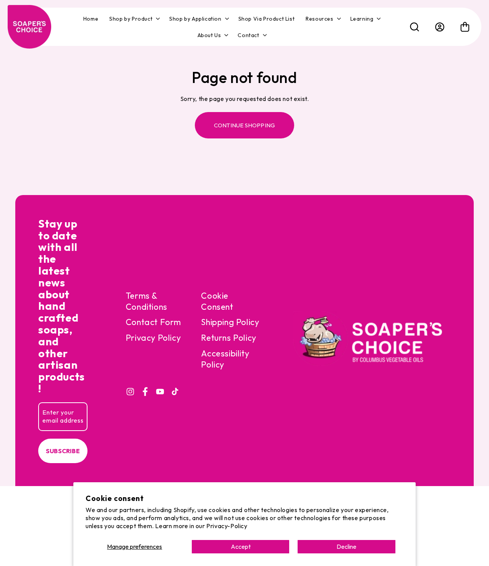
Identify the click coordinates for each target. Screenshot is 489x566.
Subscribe (63, 451)
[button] (134, 18)
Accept (241, 546)
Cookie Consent (217, 301)
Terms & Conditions (146, 301)
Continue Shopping (244, 125)
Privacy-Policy (226, 526)
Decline (346, 546)
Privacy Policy (153, 337)
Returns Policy (228, 337)
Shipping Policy (230, 322)
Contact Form (153, 322)
